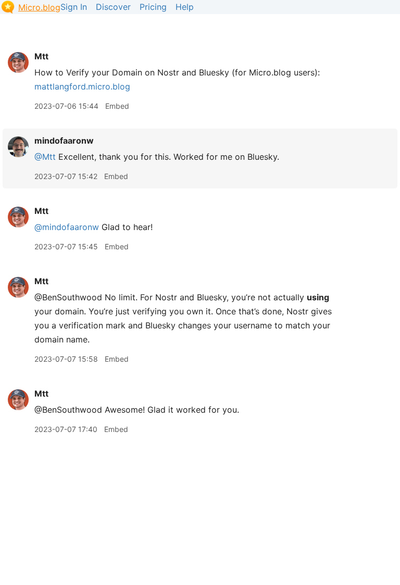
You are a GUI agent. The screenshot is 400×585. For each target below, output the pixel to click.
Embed (117, 105)
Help (185, 7)
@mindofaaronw (66, 227)
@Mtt (45, 156)
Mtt (41, 56)
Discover (113, 7)
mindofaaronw (64, 140)
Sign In (73, 7)
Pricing (153, 7)
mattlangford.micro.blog (82, 86)
